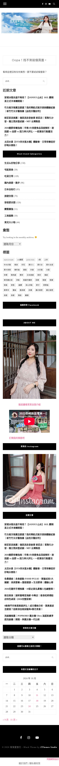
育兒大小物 (9, 222)
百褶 (37, 280)
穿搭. (13, 285)
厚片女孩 (49, 265)
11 (37, 695)
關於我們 (23, 763)
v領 (39, 260)
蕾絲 (14, 290)
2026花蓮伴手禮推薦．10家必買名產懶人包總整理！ (29, 589)
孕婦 (5, 275)
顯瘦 (27, 295)
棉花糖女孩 (8, 280)
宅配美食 (8, 170)
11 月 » (13, 720)
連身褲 (22, 290)
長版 (5, 295)
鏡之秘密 (49, 290)
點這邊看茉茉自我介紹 (30, 404)
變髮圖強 (8, 209)
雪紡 (20, 295)
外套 (32, 270)
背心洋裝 (29, 285)
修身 (16, 265)
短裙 (44, 280)
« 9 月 (5, 720)
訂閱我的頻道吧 (17, 438)
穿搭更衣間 (9, 202)
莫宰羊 (6, 290)
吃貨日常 (8, 176)
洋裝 (18, 280)
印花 (23, 265)
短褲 (51, 280)
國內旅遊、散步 (12, 183)
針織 (30, 290)
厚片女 (40, 265)
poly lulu (30, 260)
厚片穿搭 (7, 270)
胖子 (38, 285)
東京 (39, 275)
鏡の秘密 (39, 290)
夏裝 (25, 270)
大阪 (48, 270)
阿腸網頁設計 (53, 759)
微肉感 (13, 275)
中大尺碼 (7, 265)
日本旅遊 (30, 275)
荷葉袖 (45, 285)
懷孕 (21, 275)
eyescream (9, 260)
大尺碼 (40, 270)
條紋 (46, 275)
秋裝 (5, 285)
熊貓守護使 (27, 280)
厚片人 (31, 265)
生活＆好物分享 (12, 163)
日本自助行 (9, 189)
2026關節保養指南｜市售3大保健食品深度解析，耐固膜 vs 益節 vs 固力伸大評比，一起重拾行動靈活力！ (29, 131)
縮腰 (20, 285)
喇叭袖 (17, 270)
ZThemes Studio (48, 747)
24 (29, 706)
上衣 (46, 260)
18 (37, 701)
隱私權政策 (34, 763)
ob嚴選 (20, 260)
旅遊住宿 (8, 196)
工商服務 (8, 216)
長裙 (12, 295)
